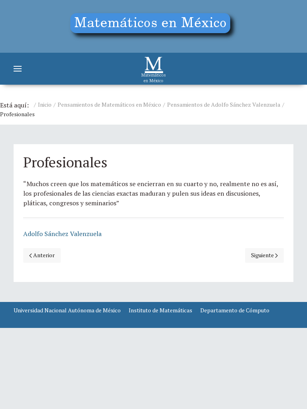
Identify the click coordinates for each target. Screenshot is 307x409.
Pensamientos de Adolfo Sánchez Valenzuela (223, 104)
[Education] (153, 26)
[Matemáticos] (153, 69)
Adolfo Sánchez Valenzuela (62, 233)
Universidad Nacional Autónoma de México (67, 310)
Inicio (45, 104)
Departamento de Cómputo (234, 310)
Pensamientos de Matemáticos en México (109, 104)
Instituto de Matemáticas (160, 310)
